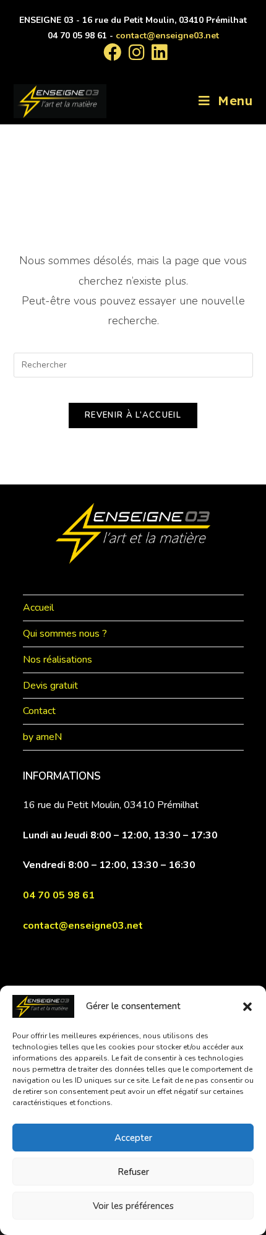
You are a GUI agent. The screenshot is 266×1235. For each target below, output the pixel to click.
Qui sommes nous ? (65, 633)
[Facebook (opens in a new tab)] (112, 52)
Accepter (133, 1138)
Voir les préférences (133, 1206)
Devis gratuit (50, 685)
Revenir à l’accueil (133, 415)
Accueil (38, 607)
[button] (247, 1006)
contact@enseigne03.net (167, 35)
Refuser (133, 1172)
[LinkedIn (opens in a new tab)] (157, 52)
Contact (39, 711)
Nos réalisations (57, 659)
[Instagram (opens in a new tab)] (136, 52)
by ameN (42, 737)
